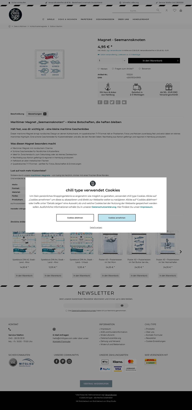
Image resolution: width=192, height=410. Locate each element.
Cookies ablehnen (75, 218)
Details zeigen (96, 227)
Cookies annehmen (116, 218)
